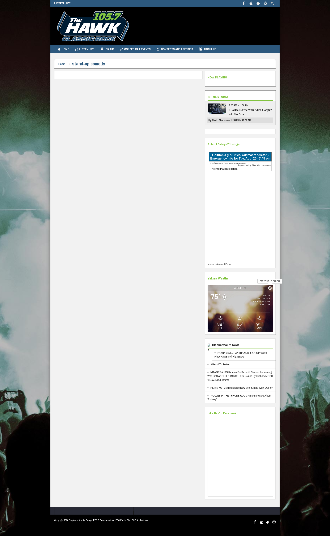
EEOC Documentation (103, 520)
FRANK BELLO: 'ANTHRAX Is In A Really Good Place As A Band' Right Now (240, 354)
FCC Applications (140, 520)
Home (65, 49)
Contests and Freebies (177, 49)
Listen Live (86, 49)
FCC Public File (123, 520)
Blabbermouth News (225, 345)
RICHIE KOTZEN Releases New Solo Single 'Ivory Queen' (241, 388)
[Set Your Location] (270, 288)
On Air (109, 49)
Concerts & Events (137, 49)
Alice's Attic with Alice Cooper (252, 110)
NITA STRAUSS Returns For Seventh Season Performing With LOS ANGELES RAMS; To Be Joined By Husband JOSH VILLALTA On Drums (240, 376)
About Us (210, 49)
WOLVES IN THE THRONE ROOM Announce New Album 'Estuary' (239, 397)
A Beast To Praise (220, 364)
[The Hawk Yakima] (92, 26)
